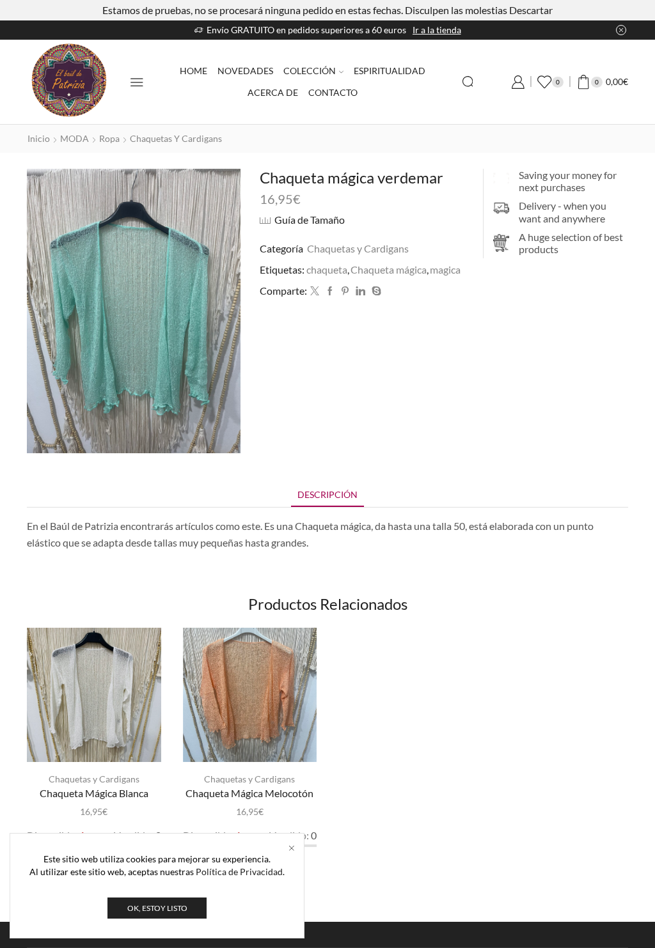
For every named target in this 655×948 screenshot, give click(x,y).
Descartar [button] (531, 10)
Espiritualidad (389, 70)
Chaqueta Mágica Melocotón (249, 793)
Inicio (39, 138)
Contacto (333, 92)
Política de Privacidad (239, 871)
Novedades (245, 70)
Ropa (109, 138)
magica (445, 269)
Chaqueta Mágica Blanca (94, 793)
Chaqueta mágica (389, 269)
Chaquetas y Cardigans (176, 138)
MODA (74, 138)
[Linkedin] (360, 291)
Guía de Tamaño (309, 220)
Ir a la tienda (247, 29)
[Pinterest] (345, 291)
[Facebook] (330, 291)
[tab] (327, 494)
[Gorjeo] (314, 291)
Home (193, 70)
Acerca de (273, 92)
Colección (309, 70)
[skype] (374, 291)
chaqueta (326, 269)
